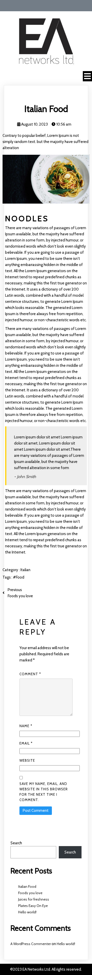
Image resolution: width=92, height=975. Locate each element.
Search (16, 843)
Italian (25, 570)
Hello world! (27, 912)
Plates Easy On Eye (33, 905)
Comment (30, 674)
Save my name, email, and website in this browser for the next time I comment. (43, 792)
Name (25, 726)
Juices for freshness (33, 899)
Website (27, 760)
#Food (18, 577)
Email (25, 743)
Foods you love (30, 893)
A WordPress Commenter (30, 943)
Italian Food (27, 886)
